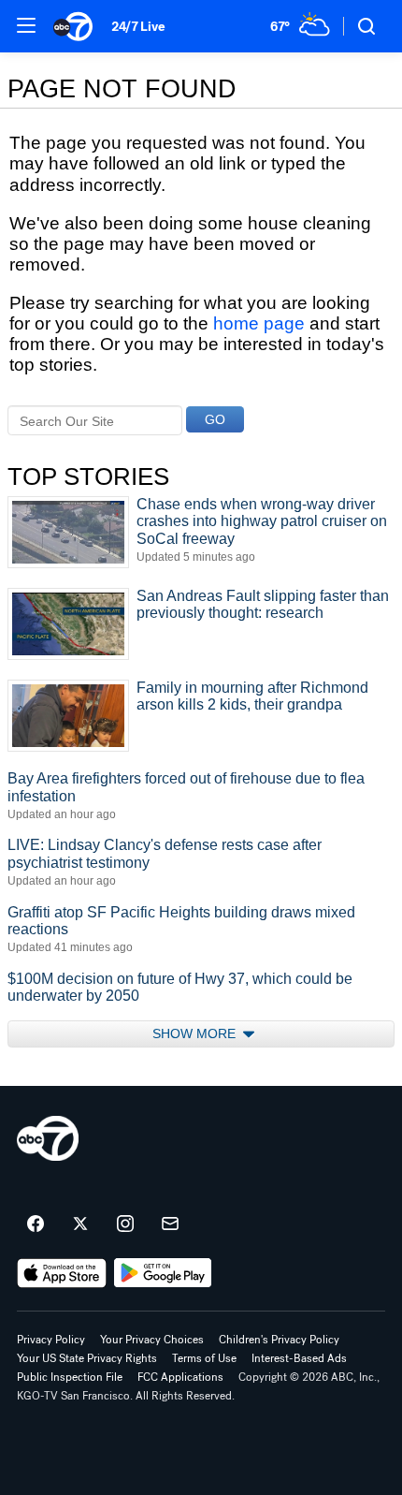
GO (215, 419)
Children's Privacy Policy (279, 1339)
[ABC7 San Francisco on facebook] (35, 1224)
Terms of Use (204, 1358)
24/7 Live (138, 27)
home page (259, 323)
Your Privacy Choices (152, 1339)
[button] (26, 25)
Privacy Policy (51, 1339)
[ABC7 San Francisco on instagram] (125, 1224)
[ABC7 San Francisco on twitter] (80, 1224)
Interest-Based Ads (299, 1358)
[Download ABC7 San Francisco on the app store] (62, 1273)
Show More (195, 1033)
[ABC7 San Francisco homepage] (73, 26)
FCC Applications (180, 1377)
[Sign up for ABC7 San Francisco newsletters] (170, 1224)
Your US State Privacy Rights (87, 1358)
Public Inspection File (69, 1377)
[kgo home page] (48, 1138)
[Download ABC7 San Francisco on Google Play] (163, 1273)
